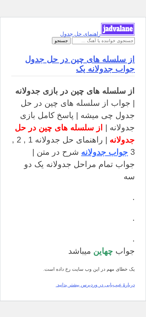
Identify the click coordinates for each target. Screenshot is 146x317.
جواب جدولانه (104, 151)
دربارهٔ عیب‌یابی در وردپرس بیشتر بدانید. (95, 284)
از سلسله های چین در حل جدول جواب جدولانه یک (80, 63)
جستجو (61, 40)
